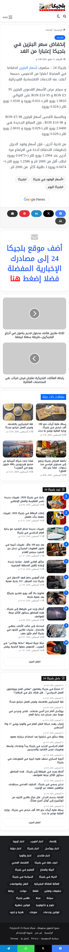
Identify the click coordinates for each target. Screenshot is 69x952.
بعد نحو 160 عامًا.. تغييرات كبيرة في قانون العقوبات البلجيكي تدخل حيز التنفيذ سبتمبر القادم (24, 548)
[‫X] (48, 213)
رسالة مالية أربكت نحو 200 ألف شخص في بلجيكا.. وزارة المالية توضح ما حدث (52, 427)
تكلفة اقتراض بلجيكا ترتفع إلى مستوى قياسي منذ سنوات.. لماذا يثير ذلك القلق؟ (52, 466)
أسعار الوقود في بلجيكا (47, 179)
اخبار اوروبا (18, 841)
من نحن (38, 933)
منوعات (33, 912)
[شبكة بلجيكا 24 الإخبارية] (52, 6)
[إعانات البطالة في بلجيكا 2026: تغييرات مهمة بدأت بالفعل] (56, 518)
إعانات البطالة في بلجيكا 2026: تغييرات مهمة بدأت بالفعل (23, 515)
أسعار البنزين (28, 68)
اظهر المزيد (35, 661)
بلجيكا (21, 179)
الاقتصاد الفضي (20, 862)
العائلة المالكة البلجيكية (46, 884)
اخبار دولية (15, 848)
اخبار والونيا (25, 855)
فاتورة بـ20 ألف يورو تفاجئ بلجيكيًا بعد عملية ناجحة (25, 595)
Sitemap (14, 938)
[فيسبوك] (60, 213)
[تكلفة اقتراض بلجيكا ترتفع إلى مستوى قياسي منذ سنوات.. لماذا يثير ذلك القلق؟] (51, 448)
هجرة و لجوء (17, 912)
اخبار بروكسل (52, 848)
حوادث (23, 891)
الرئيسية (58, 30)
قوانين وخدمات (51, 912)
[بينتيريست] (24, 213)
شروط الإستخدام (24, 933)
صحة (38, 898)
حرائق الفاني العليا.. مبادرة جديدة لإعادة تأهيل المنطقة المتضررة (26, 563)
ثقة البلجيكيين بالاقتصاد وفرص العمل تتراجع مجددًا (19, 426)
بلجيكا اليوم (55, 187)
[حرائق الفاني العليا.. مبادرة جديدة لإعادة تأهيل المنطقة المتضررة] (56, 566)
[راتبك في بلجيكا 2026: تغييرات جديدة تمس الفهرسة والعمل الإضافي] (56, 502)
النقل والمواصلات (19, 884)
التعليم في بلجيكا (24, 869)
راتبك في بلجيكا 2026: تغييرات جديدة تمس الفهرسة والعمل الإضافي (24, 499)
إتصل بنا (25, 938)
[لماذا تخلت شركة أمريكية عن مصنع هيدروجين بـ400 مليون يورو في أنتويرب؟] (18, 448)
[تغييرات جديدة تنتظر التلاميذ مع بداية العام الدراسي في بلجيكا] (56, 533)
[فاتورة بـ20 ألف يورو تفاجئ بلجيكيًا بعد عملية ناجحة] (56, 598)
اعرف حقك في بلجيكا (46, 862)
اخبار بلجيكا (33, 848)
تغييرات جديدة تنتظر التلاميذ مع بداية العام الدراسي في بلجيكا (24, 531)
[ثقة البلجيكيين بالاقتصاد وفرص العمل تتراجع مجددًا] (18, 411)
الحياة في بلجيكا (48, 876)
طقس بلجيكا (23, 898)
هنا (15, 279)
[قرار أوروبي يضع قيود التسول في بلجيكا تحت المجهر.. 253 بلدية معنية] (56, 582)
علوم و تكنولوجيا (45, 905)
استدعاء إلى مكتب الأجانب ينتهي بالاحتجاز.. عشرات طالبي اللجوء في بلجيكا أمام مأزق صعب (25, 630)
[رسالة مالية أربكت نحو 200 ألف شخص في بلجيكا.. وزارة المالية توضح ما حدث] (51, 411)
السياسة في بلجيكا (22, 876)
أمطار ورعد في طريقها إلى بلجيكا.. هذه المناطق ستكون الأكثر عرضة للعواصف (25, 613)
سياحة (50, 898)
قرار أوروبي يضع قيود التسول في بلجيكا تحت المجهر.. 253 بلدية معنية (25, 579)
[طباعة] (60, 221)
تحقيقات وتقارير (52, 891)
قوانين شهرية (22, 905)
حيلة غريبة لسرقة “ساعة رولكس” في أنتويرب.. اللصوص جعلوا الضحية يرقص (23, 645)
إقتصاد (48, 30)
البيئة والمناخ (47, 869)
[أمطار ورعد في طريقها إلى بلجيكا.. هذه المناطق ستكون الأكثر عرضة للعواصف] (56, 613)
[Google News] (34, 200)
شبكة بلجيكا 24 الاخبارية (23, 928)
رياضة (11, 891)
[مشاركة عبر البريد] (12, 213)
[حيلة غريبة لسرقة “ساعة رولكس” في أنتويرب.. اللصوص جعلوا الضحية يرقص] (56, 647)
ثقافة (35, 891)
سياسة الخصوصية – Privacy (45, 938)
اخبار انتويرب (36, 841)
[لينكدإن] (36, 213)
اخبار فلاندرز (43, 855)
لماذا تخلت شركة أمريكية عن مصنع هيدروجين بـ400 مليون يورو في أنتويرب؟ (18, 464)
